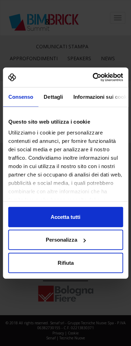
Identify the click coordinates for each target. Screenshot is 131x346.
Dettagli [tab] (53, 96)
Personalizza (61, 240)
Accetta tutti (65, 217)
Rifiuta (66, 262)
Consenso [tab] (20, 96)
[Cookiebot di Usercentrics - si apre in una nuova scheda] (93, 77)
